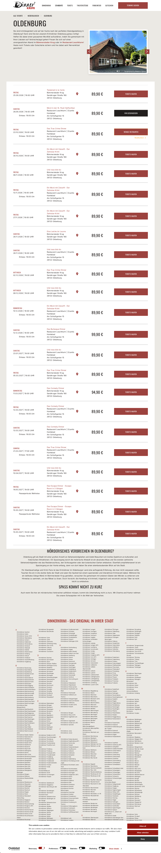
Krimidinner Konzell (67, 786)
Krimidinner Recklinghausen (114, 697)
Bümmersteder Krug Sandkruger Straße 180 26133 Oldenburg (57, 95)
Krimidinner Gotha (44, 816)
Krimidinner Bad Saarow (25, 717)
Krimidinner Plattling (111, 675)
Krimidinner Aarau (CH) (24, 636)
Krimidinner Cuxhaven (46, 651)
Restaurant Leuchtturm (73, 42)
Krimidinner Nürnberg (90, 809)
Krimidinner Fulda (44, 767)
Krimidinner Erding (45, 719)
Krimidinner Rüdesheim (112, 732)
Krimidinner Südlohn (133, 635)
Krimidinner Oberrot (89, 819)
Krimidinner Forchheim (46, 741)
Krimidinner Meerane (89, 704)
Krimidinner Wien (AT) (134, 768)
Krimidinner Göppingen (46, 810)
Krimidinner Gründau (67, 631)
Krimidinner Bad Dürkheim (25, 679)
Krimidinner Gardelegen (46, 790)
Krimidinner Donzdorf (46, 681)
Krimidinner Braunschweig (25, 804)
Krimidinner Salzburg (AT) (113, 744)
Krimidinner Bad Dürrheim (25, 681)
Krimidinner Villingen (133, 707)
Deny (143, 839)
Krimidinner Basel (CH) (24, 743)
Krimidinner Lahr (66, 818)
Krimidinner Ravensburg (112, 695)
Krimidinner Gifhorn (45, 808)
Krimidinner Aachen (23, 632)
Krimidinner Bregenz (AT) (25, 806)
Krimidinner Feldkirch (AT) (47, 735)
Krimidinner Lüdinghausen (91, 677)
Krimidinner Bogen (23, 792)
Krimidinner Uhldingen (134, 677)
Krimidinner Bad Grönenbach (26, 689)
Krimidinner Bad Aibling (24, 670)
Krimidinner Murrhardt (90, 758)
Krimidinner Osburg (111, 641)
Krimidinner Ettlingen (45, 729)
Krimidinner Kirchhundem (69, 768)
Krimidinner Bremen (23, 808)
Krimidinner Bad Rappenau (25, 713)
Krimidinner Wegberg (133, 737)
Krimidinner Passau (111, 661)
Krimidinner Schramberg (113, 760)
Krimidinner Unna (132, 687)
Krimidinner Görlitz (45, 812)
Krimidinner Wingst (133, 778)
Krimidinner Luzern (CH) (90, 684)
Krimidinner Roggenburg (112, 717)
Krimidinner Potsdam (111, 679)
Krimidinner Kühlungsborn (69, 806)
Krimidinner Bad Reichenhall (26, 715)
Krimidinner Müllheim (89, 750)
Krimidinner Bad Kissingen (25, 699)
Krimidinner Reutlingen (112, 709)
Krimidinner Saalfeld (111, 743)
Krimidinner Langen (89, 629)
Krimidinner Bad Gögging (25, 685)
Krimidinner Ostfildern (112, 647)
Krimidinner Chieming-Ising (47, 643)
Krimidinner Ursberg (133, 693)
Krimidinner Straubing (134, 629)
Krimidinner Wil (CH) (133, 772)
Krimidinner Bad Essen (24, 683)
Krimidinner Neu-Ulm (89, 770)
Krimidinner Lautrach (89, 635)
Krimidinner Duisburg (45, 693)
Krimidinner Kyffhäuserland (69, 812)
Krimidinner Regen (111, 701)
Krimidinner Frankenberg (47, 743)
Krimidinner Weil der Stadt (135, 749)
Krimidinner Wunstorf (133, 800)
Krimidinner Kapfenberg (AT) (70, 741)
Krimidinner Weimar (133, 753)
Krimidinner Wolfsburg (134, 796)
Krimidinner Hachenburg (69, 647)
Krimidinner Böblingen (24, 786)
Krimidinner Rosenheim (112, 722)
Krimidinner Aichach (23, 646)
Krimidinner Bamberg (24, 739)
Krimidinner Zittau (132, 818)
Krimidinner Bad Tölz (23, 725)
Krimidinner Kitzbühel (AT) (69, 770)
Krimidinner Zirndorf (133, 816)
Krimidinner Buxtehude (46, 631)
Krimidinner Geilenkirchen (47, 796)
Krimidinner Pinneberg (112, 671)
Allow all (142, 826)
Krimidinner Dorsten (45, 683)
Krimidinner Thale (132, 647)
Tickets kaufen (131, 94)
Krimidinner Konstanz (68, 784)
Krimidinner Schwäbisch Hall (114, 768)
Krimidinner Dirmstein (46, 671)
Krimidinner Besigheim (24, 760)
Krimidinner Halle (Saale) (69, 651)
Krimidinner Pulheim (111, 683)
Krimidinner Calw (44, 637)
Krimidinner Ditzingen (46, 675)
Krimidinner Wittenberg (134, 790)
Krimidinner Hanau (67, 659)
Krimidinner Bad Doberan (25, 678)
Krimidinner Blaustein (24, 784)
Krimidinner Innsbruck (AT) (69, 722)
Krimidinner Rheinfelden (112, 713)
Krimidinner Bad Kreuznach (26, 701)
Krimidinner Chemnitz (46, 641)
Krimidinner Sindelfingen (113, 794)
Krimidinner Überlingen (134, 673)
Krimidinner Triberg (133, 659)
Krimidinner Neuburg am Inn (92, 774)
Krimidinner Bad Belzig (24, 672)
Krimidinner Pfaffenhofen (113, 665)
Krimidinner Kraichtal (67, 792)
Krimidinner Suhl (132, 637)
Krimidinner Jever (66, 733)
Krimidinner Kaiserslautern (69, 739)
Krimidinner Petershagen (113, 663)
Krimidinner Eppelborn (46, 715)
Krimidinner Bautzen (23, 746)
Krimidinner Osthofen (111, 649)
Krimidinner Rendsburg (112, 705)
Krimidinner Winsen (133, 780)
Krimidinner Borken (23, 802)
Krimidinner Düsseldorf (46, 697)
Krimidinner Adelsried (24, 642)
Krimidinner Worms (133, 798)
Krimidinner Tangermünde (135, 645)
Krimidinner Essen (44, 725)
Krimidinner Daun (44, 661)
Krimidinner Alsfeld (23, 650)
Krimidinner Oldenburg (112, 631)
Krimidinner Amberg (23, 654)
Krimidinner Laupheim (90, 633)
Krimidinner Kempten (67, 755)
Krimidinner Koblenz (67, 780)
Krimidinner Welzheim (134, 757)
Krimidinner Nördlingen (90, 807)
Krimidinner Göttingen (46, 818)
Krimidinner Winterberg (134, 782)
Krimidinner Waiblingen (134, 719)
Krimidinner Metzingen (90, 718)
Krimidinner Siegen (111, 788)
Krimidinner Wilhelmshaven (135, 774)
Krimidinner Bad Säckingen (25, 719)
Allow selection (143, 833)
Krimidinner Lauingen (89, 631)
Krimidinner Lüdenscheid (91, 675)
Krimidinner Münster (89, 756)
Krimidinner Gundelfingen (69, 635)
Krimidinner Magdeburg (90, 691)
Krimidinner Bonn (22, 794)
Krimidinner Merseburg (90, 712)
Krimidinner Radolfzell (112, 689)
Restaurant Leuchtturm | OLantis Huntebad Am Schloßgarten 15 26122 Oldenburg (60, 114)
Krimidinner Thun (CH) (134, 651)
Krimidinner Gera (44, 804)
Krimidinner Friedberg (46, 757)
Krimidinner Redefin (111, 699)
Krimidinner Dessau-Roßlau (48, 663)
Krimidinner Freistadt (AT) (47, 753)
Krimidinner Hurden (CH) (69, 704)
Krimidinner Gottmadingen (47, 820)
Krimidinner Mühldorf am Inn (92, 744)
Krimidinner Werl (132, 759)
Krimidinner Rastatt (111, 691)
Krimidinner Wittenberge (134, 792)
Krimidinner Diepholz (45, 667)
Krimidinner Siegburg (111, 786)
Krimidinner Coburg (45, 647)
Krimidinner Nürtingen (90, 811)
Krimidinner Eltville (45, 713)
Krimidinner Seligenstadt (113, 784)
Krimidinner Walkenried (134, 723)
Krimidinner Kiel (66, 757)
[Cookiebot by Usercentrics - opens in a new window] (14, 848)
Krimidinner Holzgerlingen (69, 699)
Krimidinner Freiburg (45, 751)
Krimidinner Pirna (110, 673)
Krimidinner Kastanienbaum (70, 747)
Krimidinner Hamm (67, 657)
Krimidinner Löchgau (89, 659)
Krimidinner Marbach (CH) (91, 699)
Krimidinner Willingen (133, 776)
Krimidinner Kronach (67, 800)
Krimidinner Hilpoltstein (68, 685)
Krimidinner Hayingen (68, 665)
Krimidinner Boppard (23, 800)
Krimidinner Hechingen (68, 667)
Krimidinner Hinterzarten (69, 687)
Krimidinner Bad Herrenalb (25, 693)
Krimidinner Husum (67, 706)
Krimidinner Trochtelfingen (135, 663)
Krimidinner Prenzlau (111, 681)
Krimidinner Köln (66, 782)
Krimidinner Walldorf (133, 725)
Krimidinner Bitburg (23, 776)
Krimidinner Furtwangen (46, 774)
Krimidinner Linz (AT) (89, 657)
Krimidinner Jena (66, 731)
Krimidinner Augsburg (24, 661)
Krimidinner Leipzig (89, 643)
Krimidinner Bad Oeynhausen (26, 711)
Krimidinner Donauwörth (47, 679)
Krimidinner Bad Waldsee (25, 729)
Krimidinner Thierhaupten (135, 649)
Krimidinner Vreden (133, 713)
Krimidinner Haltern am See (70, 653)
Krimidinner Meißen (89, 708)
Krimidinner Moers (89, 722)
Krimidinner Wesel (132, 763)
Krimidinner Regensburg (112, 703)
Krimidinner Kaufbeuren (68, 749)
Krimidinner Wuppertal (134, 802)
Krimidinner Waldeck (133, 721)
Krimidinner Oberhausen (90, 817)
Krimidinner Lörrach (89, 661)
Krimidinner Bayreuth (24, 748)
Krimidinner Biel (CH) (23, 766)
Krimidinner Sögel (110, 800)
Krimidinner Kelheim (67, 751)
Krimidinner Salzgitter (112, 746)
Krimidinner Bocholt (23, 788)
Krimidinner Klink (66, 778)
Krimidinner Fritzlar (45, 765)
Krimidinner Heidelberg (68, 669)
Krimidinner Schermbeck (113, 750)
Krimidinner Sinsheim (112, 796)
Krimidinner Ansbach (23, 657)
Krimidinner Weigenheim (134, 747)
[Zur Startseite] (24, 8)
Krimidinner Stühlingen (134, 631)
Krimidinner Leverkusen (90, 649)
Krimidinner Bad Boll (23, 676)
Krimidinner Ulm (132, 683)
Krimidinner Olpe (110, 633)
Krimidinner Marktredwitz (91, 702)
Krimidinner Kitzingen (68, 772)
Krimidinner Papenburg (112, 659)
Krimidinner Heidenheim (68, 671)
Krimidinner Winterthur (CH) (136, 786)
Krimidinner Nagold (89, 764)
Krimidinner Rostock (111, 724)
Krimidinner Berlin (22, 752)
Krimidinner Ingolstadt (68, 721)
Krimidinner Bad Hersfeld (25, 695)
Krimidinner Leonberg (90, 647)
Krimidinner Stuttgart (133, 633)
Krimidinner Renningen (112, 707)
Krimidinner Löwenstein (90, 663)
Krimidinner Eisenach (45, 707)
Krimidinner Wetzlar (133, 765)
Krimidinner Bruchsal (23, 819)
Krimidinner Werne (133, 761)
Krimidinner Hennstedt (68, 675)
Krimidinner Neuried (89, 789)
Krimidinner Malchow (89, 695)
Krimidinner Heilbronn (68, 673)
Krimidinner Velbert (133, 701)
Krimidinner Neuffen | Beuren (92, 780)
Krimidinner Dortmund (46, 685)
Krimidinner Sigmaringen (113, 790)
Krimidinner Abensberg (24, 638)
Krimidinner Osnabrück (112, 643)
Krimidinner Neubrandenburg (92, 772)
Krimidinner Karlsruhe (68, 743)
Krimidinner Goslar (45, 814)
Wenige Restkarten (131, 132)
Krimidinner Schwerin (112, 776)
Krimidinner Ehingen (45, 705)
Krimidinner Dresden (45, 689)
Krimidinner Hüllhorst (67, 702)
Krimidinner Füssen (45, 776)
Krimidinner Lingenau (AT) (91, 655)
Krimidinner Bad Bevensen (25, 674)
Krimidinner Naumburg (90, 766)
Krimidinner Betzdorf (23, 762)
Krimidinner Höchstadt (68, 693)
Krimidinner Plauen (111, 677)
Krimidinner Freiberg (45, 749)
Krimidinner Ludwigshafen (91, 680)
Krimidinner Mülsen (89, 752)
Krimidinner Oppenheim (112, 635)
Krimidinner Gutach (67, 639)
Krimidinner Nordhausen (90, 805)
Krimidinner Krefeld (67, 794)
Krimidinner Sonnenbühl (112, 804)
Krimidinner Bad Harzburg (25, 691)
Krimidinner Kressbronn (68, 796)
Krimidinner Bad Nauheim (25, 709)
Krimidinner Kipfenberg (68, 759)
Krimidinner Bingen (23, 774)
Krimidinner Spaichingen (113, 808)
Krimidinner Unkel (132, 685)
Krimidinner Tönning (133, 657)
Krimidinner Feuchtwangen (47, 737)
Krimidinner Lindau (89, 651)
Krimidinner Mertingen (90, 714)
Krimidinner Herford (67, 677)
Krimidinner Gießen (45, 806)
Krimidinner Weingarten (134, 755)
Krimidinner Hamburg (68, 655)
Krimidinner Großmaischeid (69, 629)
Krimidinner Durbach (45, 695)
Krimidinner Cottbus (45, 649)
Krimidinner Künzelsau (68, 810)
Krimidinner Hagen (67, 649)
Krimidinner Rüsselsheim (113, 736)
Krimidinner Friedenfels (46, 759)
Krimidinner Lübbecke (90, 665)
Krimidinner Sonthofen (112, 806)
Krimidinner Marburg (89, 700)
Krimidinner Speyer (111, 810)
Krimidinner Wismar (133, 788)
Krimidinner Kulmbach (68, 808)
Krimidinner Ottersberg (112, 651)
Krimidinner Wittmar (133, 794)
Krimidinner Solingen (111, 802)
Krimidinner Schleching (112, 754)
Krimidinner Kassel (67, 745)
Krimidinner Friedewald (46, 761)
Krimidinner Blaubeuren (24, 782)
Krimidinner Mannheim (90, 697)
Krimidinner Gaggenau (46, 785)
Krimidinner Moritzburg (90, 736)
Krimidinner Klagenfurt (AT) (69, 774)
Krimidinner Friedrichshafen (48, 763)
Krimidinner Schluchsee (112, 756)
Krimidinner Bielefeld (23, 768)
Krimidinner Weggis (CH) (134, 739)
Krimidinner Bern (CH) (24, 754)
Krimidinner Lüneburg (90, 682)
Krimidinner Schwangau (112, 772)
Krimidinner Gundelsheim (69, 637)
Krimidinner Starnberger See (114, 817)
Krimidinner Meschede (90, 716)
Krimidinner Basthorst (24, 744)
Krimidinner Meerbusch (90, 706)
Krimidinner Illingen (67, 713)
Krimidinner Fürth (44, 772)
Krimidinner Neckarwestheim (92, 768)
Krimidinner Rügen (111, 734)
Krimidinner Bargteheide (25, 741)
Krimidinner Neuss (89, 791)
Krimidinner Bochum (23, 790)
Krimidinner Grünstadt (68, 633)
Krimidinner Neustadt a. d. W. (92, 793)
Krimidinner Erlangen (45, 723)
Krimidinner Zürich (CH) (134, 820)
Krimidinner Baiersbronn (25, 737)
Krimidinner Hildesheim (68, 683)
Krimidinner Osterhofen (112, 645)
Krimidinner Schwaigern (112, 770)
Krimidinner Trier (132, 661)
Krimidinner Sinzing (111, 798)
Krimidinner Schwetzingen (113, 778)
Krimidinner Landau (67, 820)
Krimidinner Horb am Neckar (70, 700)
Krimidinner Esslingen (46, 727)
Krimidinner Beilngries (24, 750)
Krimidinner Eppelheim (46, 717)
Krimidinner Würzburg (134, 804)
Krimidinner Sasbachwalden (114, 748)
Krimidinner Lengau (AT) (90, 645)
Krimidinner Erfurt (44, 721)
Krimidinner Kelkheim (68, 753)
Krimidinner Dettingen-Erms (48, 665)
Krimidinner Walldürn (133, 727)
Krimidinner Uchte (132, 675)
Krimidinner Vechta (133, 699)
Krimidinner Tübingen (133, 665)
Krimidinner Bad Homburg (25, 697)
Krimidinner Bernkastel (24, 758)
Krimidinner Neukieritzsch (91, 782)
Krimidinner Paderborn (112, 657)
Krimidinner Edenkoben (46, 703)
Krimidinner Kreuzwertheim (70, 798)
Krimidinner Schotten (111, 758)
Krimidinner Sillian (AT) (112, 792)
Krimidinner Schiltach (112, 752)
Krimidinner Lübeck (89, 671)
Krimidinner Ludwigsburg (91, 678)
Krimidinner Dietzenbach (47, 669)
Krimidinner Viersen (133, 705)
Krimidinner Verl (132, 703)
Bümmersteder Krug (45, 42)
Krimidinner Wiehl (132, 767)
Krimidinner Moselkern (90, 740)
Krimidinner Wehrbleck (134, 741)
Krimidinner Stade (110, 815)
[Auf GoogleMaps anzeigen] (77, 93)
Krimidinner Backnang (24, 668)
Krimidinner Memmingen (91, 710)
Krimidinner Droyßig (45, 691)
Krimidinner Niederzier (90, 803)
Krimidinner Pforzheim (112, 667)
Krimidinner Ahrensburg (24, 644)
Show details (114, 849)
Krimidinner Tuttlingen (134, 667)
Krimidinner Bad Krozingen (25, 703)
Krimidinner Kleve (66, 776)
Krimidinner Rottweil (111, 730)
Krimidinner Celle (44, 639)
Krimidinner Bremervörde (25, 811)
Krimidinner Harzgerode (68, 663)
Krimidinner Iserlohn (67, 724)
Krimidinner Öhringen (112, 629)
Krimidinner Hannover (68, 661)
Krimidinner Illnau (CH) (68, 715)
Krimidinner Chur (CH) (46, 645)
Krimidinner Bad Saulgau (25, 721)
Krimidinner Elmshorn (46, 711)
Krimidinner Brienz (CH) (24, 813)
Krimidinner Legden (89, 637)
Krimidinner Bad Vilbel (24, 727)
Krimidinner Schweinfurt (112, 774)
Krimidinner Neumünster (90, 788)
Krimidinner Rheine (111, 711)
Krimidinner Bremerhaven (25, 810)
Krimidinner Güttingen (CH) (69, 641)
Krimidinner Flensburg (46, 739)
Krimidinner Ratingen (111, 693)
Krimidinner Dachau (45, 657)
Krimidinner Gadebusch (46, 783)
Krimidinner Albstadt (23, 648)
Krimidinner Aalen (22, 634)
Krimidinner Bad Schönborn (26, 723)
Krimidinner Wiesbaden (134, 770)
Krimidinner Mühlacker (90, 742)
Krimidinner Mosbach (89, 738)
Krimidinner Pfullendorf (112, 669)
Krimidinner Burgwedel (46, 629)
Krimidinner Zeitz (132, 814)
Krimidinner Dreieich (45, 687)
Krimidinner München (90, 754)
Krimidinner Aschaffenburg (25, 659)
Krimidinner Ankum (23, 655)
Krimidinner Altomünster (25, 652)
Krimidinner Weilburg (133, 751)
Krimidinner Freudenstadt (47, 755)
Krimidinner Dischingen (46, 673)
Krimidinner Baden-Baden (25, 735)
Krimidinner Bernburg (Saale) (26, 756)
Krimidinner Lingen (89, 653)
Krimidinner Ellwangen (46, 709)
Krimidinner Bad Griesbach (25, 687)
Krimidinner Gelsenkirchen (47, 802)
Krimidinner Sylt (132, 639)
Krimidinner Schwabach (112, 762)
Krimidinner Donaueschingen (48, 677)
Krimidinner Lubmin (89, 673)
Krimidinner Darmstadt (46, 659)
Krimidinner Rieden (111, 715)
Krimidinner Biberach (24, 764)
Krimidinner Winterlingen (135, 784)
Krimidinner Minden (89, 720)
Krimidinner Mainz (89, 693)
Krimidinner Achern (23, 640)
